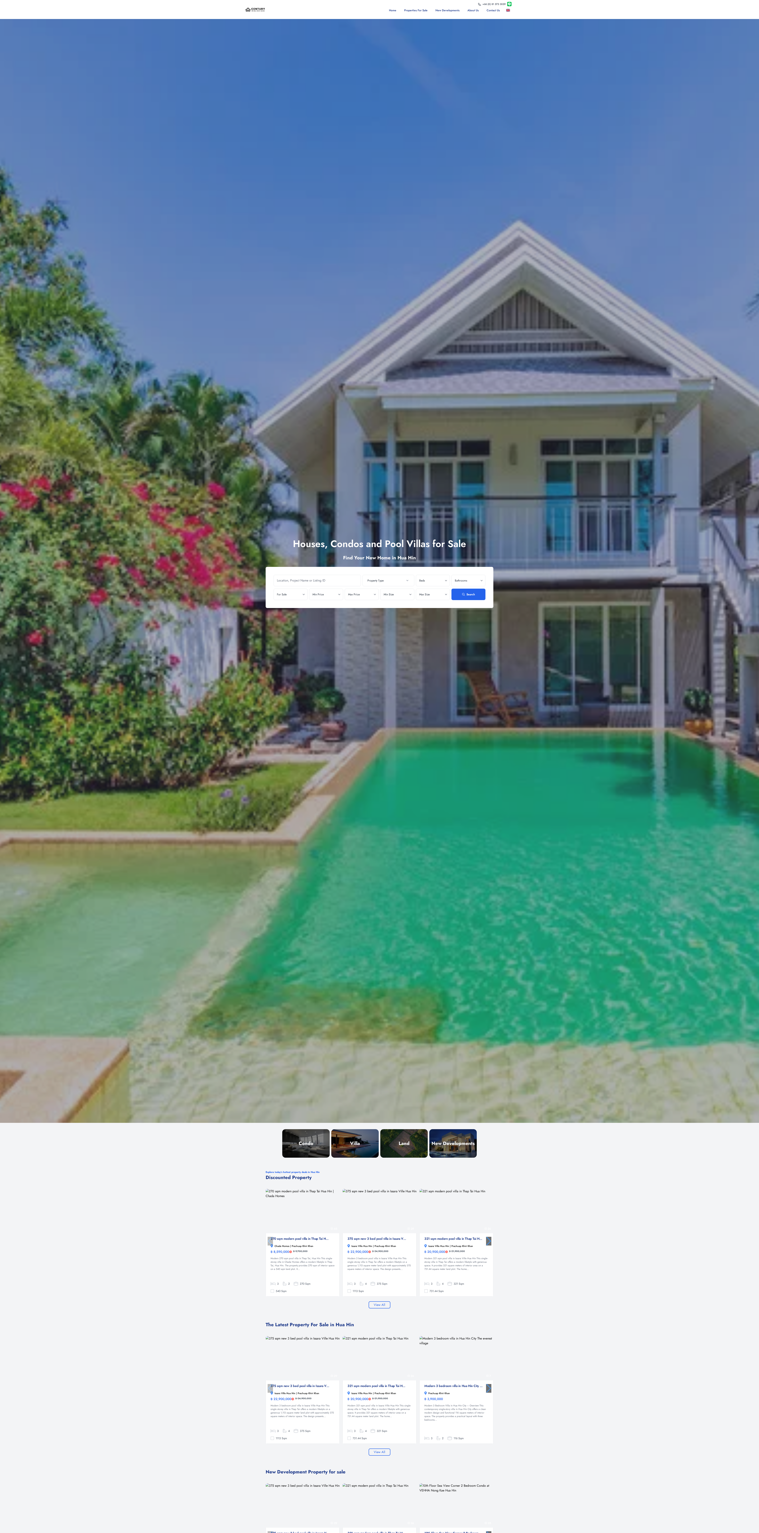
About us (473, 10)
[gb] (508, 10)
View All (379, 1304)
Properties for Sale (416, 10)
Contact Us (493, 10)
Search (470, 594)
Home (392, 10)
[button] (488, 1241)
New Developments (447, 10)
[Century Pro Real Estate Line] (509, 4)
